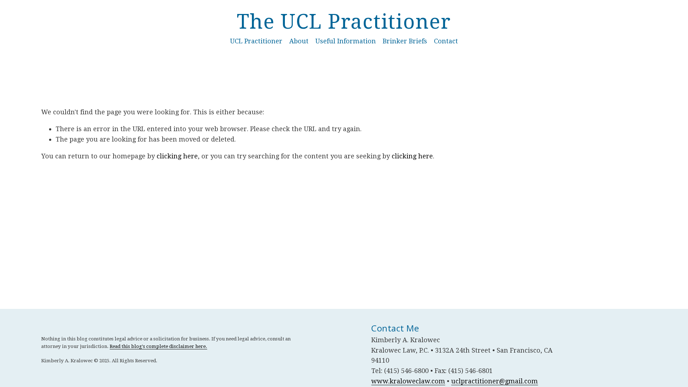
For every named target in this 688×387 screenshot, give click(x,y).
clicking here (177, 156)
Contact (446, 41)
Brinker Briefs (405, 41)
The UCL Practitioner (344, 22)
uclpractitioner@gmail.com (494, 381)
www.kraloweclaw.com (408, 381)
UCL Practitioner (256, 41)
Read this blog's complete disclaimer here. (158, 346)
